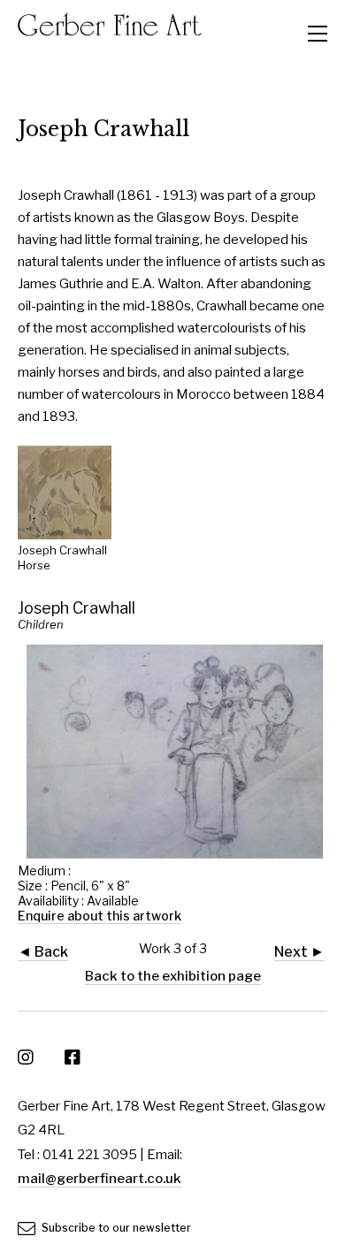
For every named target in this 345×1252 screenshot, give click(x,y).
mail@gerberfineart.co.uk (99, 1179)
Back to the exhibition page (173, 976)
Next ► (299, 951)
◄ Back (43, 951)
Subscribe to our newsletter (115, 1227)
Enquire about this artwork (99, 915)
